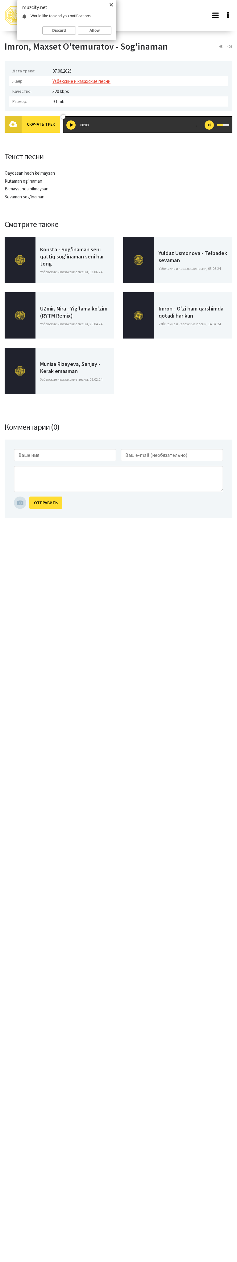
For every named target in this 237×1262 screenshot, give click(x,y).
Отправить (46, 502)
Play (71, 125)
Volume (209, 125)
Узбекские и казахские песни (81, 81)
